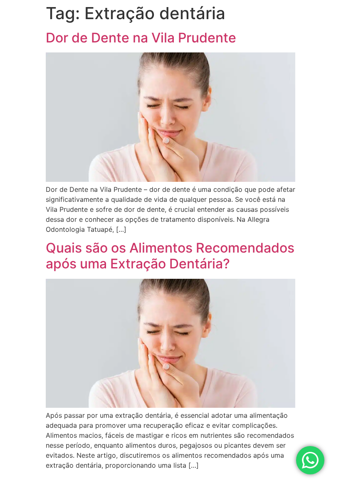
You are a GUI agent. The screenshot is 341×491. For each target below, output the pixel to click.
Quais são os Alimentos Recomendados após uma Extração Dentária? (170, 256)
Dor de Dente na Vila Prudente (141, 38)
